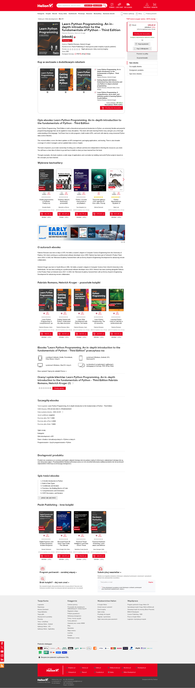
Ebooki (54, 13)
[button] (123, 179)
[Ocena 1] (68, 49)
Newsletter (71, 628)
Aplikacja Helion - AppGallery (46, 629)
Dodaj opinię (59, 388)
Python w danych (69, 439)
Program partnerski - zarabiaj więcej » (58, 572)
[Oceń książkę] (74, 49)
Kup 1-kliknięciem (142, 48)
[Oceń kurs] (45, 388)
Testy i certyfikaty (43, 621)
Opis (133, 63)
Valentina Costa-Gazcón (81, 549)
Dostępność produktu (136, 70)
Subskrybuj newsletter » (109, 572)
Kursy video (63, 13)
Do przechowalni (142, 58)
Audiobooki (73, 13)
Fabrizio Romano (73, 44)
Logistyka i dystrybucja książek (136, 619)
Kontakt (70, 635)
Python (68, 442)
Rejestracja (41, 607)
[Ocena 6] (79, 49)
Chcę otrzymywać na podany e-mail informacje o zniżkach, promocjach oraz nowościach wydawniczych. (122, 588)
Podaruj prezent (151, 13)
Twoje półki (41, 614)
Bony (140, 13)
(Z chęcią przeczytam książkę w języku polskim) (99, 46)
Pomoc (63, 371)
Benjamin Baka (111, 87)
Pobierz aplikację (128, 13)
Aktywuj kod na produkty (45, 617)
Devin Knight (60, 549)
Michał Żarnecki (98, 207)
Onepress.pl (71, 668)
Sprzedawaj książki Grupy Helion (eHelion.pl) (140, 607)
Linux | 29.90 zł (97, 5)
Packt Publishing (77, 46)
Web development (44, 436)
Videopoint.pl (72, 672)
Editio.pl (98, 668)
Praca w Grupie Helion (134, 617)
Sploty (112, 672)
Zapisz (150, 582)
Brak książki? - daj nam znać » (54, 582)
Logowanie (41, 604)
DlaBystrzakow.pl (115, 668)
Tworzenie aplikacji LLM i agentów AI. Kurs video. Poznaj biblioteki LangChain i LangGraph (99, 203)
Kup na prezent (143, 44)
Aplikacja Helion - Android (45, 624)
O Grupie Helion (102, 604)
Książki (48, 13)
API (52, 436)
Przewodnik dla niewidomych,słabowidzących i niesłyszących (77, 607)
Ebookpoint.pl (142, 668)
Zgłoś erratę (42, 430)
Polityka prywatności (74, 613)
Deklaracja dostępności (74, 616)
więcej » (122, 589)
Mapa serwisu (72, 630)
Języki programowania (57, 442)
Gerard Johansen (46, 549)
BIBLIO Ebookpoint (133, 612)
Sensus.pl (85, 668)
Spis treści (135, 74)
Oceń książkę (102, 609)
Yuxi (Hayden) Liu (81, 207)
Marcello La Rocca (64, 207)
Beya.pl (84, 672)
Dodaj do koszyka (142, 34)
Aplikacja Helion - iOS (44, 626)
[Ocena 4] (75, 49)
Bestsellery (97, 13)
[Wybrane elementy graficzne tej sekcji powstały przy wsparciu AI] (124, 242)
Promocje (81, 13)
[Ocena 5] (77, 49)
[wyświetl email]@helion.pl (74, 681)
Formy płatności (72, 621)
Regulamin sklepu (73, 611)
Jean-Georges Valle (98, 549)
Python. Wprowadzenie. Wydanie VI (116, 201)
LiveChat (70, 633)
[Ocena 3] (72, 49)
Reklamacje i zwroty (73, 638)
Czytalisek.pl (100, 672)
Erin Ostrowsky (68, 549)
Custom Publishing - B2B (134, 614)
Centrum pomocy (73, 604)
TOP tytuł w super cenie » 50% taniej (140, 19)
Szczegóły (135, 66)
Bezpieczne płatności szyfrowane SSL (55, 657)
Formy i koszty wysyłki (74, 618)
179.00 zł (100, 214)
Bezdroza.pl (127, 668)
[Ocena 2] (70, 49)
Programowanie (43, 442)
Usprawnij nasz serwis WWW (76, 623)
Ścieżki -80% (88, 5)
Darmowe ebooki (109, 13)
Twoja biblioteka (42, 612)
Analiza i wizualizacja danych (52, 439)
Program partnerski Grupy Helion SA (138, 604)
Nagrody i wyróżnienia (104, 617)
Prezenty (40, 619)
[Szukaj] (104, 5)
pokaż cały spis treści (48, 498)
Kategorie (41, 13)
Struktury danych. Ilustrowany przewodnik (64, 201)
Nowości (89, 13)
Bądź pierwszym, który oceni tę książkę (95, 49)
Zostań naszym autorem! (105, 607)
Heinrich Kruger (85, 44)
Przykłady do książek (104, 614)
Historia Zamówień (43, 609)
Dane (39, 439)
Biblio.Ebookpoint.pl (129, 672)
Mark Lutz (116, 207)
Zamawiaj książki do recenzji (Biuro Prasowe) (140, 609)
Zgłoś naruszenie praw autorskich (107, 619)
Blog (69, 625)
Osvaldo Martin (46, 207)
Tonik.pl (155, 679)
